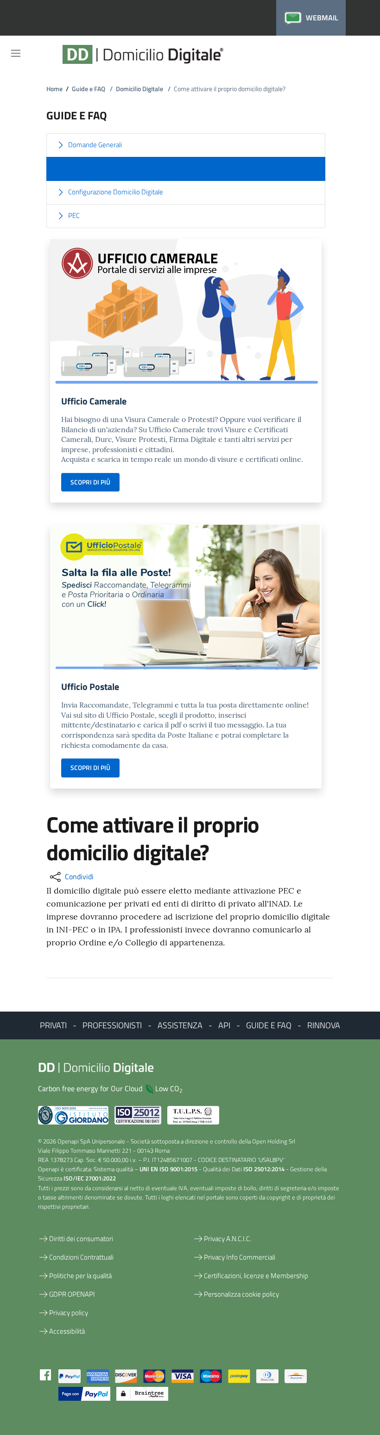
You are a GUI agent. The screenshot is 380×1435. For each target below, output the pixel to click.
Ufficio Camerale (94, 401)
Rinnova (323, 1025)
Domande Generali (95, 144)
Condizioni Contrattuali (81, 1257)
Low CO (169, 1088)
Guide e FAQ (92, 88)
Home (54, 88)
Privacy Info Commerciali (239, 1257)
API (224, 1025)
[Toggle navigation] (15, 53)
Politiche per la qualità (80, 1275)
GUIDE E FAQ (268, 1025)
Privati (53, 1025)
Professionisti (112, 1025)
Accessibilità (67, 1331)
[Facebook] (45, 1374)
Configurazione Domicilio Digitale (115, 191)
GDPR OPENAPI (72, 1294)
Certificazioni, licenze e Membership (256, 1275)
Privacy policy (68, 1312)
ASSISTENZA (180, 1025)
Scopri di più (90, 482)
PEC (74, 215)
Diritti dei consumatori (81, 1238)
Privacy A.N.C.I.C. (227, 1238)
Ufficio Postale (90, 686)
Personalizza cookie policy (241, 1294)
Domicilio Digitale (143, 88)
